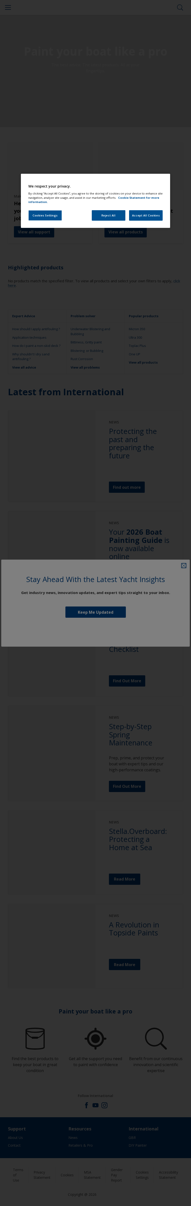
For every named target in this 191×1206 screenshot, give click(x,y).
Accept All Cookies (146, 215)
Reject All (108, 215)
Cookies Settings (45, 215)
